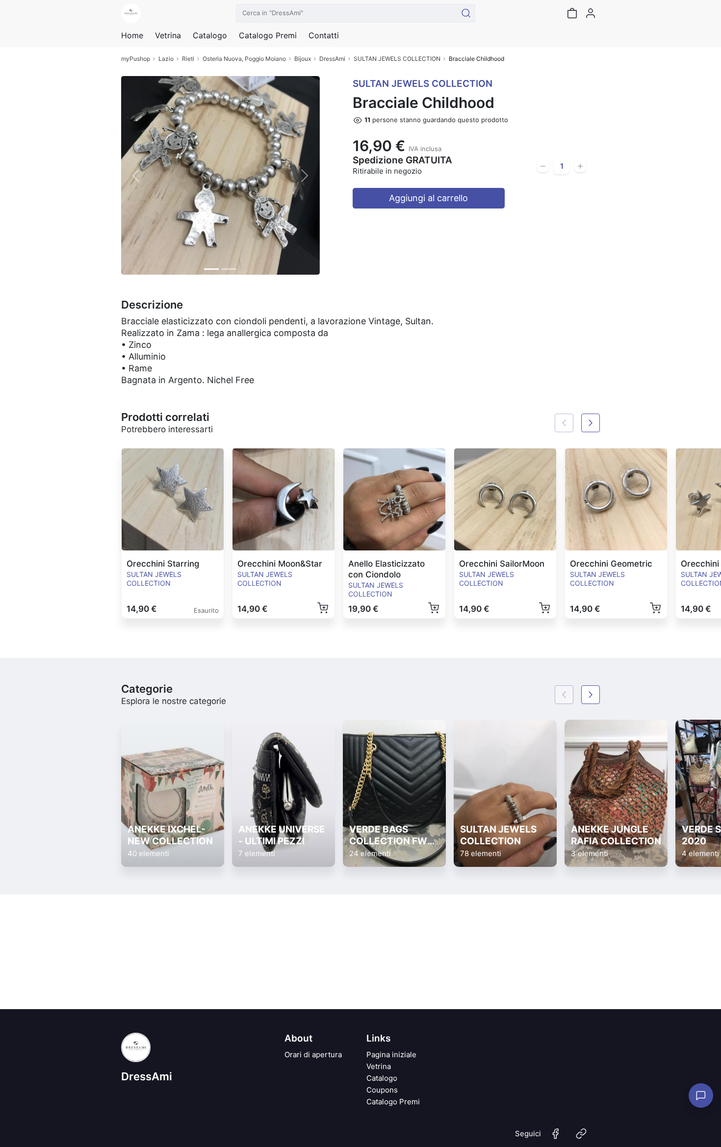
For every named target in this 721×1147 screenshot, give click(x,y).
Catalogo (210, 35)
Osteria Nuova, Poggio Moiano (244, 58)
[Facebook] (556, 1138)
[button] (136, 175)
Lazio (166, 58)
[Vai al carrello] (572, 13)
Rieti (188, 58)
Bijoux (302, 58)
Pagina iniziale (391, 1054)
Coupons (382, 1090)
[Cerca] (466, 13)
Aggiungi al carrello (428, 198)
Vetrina (378, 1066)
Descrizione (152, 304)
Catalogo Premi (393, 1101)
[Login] (590, 13)
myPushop (135, 58)
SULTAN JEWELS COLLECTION (397, 58)
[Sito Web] (581, 1138)
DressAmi (332, 58)
